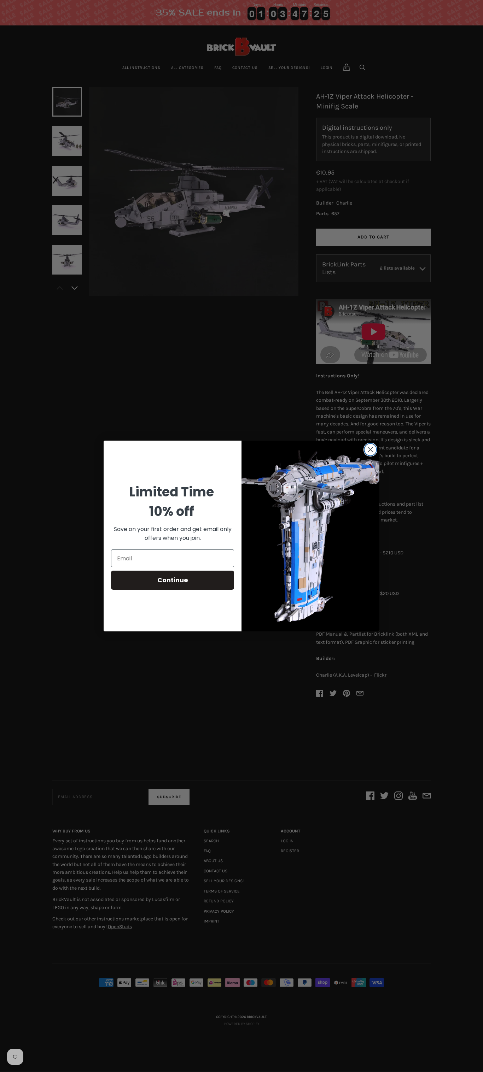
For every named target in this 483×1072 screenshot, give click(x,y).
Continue (172, 580)
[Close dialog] (370, 449)
